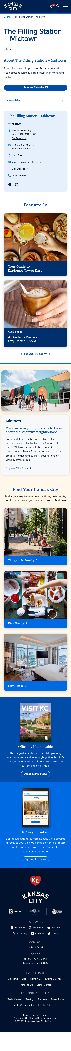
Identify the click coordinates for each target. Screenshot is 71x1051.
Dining (8, 49)
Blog (24, 979)
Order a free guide (35, 774)
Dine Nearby (16, 623)
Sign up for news (35, 859)
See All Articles (33, 353)
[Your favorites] (52, 6)
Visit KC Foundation (24, 1005)
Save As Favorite (33, 87)
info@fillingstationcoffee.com (26, 162)
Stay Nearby (15, 686)
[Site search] (58, 6)
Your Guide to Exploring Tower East (25, 268)
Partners (42, 999)
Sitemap (34, 1015)
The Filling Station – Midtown (30, 16)
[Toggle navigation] (65, 6)
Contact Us (36, 979)
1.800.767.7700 (36, 947)
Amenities (14, 100)
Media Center (14, 999)
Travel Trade (57, 999)
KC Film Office (45, 1005)
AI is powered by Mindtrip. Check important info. (35, 1018)
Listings (8, 16)
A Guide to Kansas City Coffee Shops (23, 339)
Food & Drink (15, 332)
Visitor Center (44, 985)
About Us (13, 979)
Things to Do (26, 985)
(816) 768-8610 (19, 175)
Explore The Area (17, 468)
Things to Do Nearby (21, 560)
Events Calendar (53, 979)
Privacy (44, 1015)
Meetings (30, 999)
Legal (25, 1015)
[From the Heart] (35, 881)
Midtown (16, 124)
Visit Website (18, 169)
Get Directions (19, 138)
